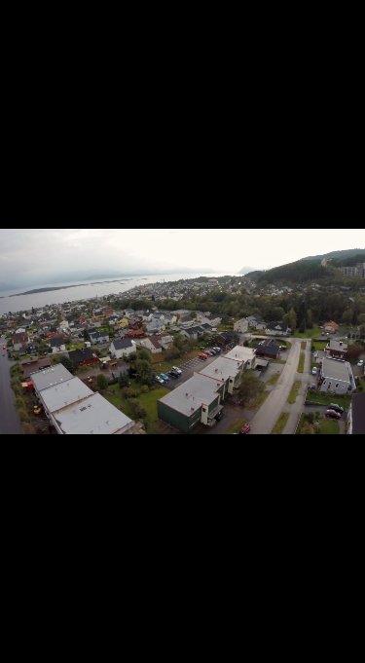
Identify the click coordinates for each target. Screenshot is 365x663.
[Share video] (345, 19)
